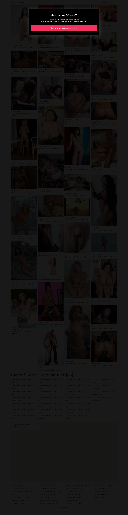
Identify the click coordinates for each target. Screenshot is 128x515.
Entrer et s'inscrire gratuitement (64, 28)
